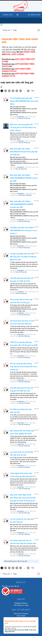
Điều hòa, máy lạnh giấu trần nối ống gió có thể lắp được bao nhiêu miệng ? (23, 127)
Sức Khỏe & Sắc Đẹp (25, 195)
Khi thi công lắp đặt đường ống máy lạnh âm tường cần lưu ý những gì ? (23, 366)
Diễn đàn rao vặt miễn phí (10, 586)
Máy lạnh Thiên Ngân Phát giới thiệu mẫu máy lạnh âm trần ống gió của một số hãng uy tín (23, 498)
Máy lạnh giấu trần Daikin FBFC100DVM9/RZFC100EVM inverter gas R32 (21, 204)
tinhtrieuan (20, 141)
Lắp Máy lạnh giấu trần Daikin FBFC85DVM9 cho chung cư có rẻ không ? (23, 230)
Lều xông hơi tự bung (21, 605)
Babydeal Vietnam (21, 603)
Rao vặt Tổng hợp (24, 118)
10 (28, 91)
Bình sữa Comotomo (21, 613)
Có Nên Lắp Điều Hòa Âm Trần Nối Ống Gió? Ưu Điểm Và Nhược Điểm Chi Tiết (23, 257)
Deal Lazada (21, 616)
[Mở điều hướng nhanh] (38, 30)
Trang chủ (7, 15)
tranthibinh (20, 116)
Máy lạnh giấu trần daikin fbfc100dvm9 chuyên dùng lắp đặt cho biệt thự (23, 152)
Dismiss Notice (37, 619)
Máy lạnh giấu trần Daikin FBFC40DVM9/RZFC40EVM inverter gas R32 (24, 178)
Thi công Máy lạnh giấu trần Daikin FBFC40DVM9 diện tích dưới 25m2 (24, 101)
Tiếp (32, 91)
